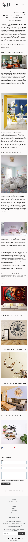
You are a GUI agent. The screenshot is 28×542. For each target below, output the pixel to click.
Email (2, 465)
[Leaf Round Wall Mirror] (14, 410)
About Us (14, 506)
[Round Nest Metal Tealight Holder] (14, 378)
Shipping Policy (14, 512)
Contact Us (14, 508)
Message (2, 471)
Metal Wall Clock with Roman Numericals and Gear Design (12, 316)
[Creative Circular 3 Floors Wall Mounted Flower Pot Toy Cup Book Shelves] (14, 443)
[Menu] (25, 4)
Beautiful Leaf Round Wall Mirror (14, 383)
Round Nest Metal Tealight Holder (14, 349)
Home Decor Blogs (14, 504)
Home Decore (20, 275)
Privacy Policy (14, 510)
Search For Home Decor (14, 501)
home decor (11, 33)
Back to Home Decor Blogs (15, 490)
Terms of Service (14, 515)
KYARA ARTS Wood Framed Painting (14, 283)
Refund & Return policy (14, 517)
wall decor (5, 47)
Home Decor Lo (17, 278)
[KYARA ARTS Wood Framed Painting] (14, 310)
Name (2, 460)
